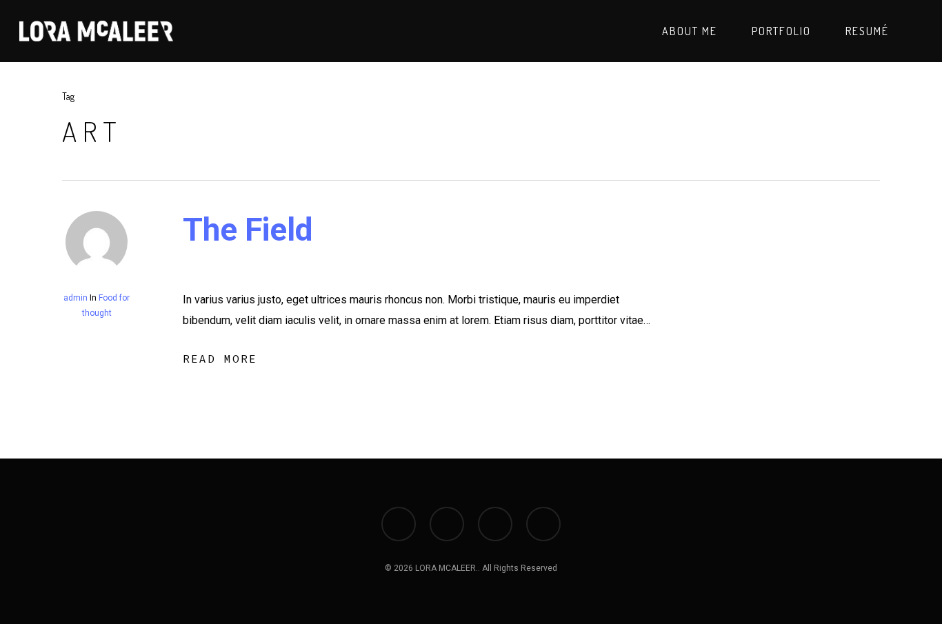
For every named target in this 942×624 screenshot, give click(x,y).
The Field (248, 229)
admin (75, 298)
